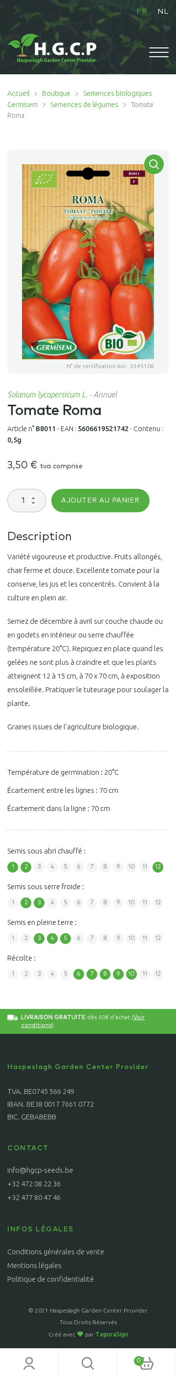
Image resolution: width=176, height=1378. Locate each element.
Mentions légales (34, 1265)
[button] (154, 164)
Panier (129, 1357)
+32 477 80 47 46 (34, 1197)
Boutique (56, 93)
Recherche (88, 1363)
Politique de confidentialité (50, 1279)
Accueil (18, 93)
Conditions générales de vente (55, 1251)
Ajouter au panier (100, 500)
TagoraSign (111, 1334)
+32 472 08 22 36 (34, 1184)
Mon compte (29, 1363)
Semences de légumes (84, 105)
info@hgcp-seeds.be (40, 1170)
